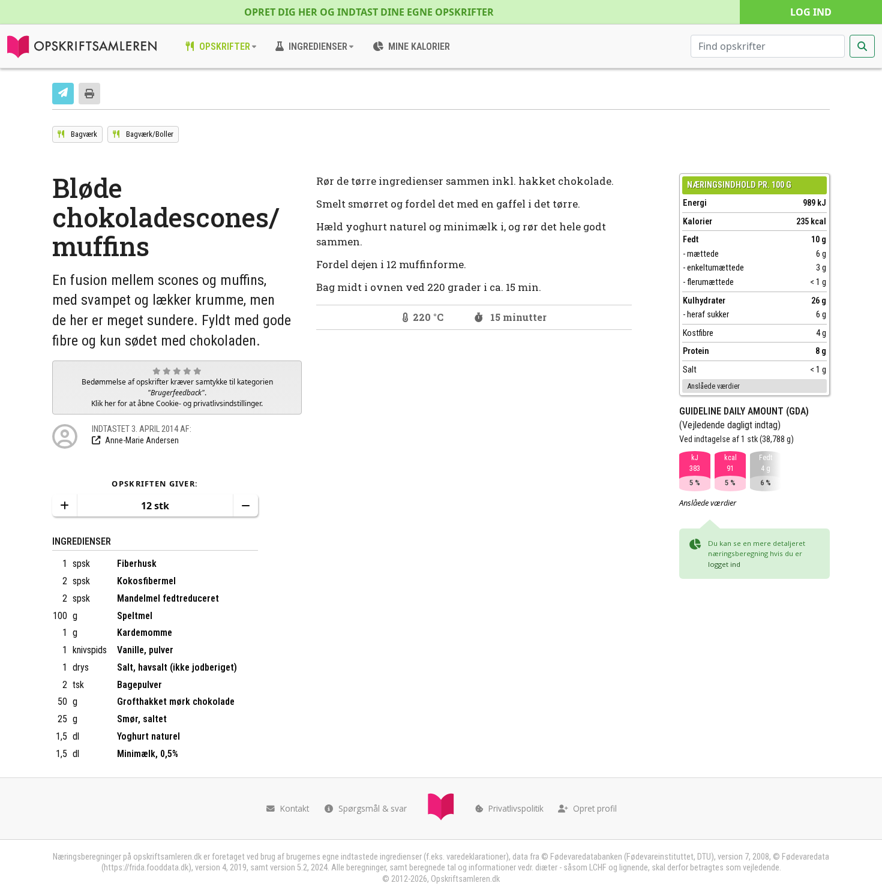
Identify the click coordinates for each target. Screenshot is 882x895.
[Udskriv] (89, 93)
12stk (155, 505)
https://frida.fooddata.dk (146, 868)
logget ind (724, 564)
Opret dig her (369, 12)
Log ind (811, 12)
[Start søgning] (862, 46)
